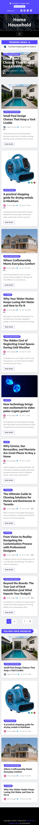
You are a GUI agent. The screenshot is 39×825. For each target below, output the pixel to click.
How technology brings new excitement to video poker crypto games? (19, 420)
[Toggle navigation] (19, 34)
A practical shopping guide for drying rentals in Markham (18, 75)
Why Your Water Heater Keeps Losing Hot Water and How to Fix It (18, 314)
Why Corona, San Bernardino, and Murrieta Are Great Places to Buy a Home (19, 463)
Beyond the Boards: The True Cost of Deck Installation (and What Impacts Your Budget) (18, 600)
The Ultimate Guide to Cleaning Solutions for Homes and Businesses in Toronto (19, 511)
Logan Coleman (12, 139)
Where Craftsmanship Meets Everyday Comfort (19, 274)
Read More (9, 156)
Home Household (19, 22)
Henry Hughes (11, 83)
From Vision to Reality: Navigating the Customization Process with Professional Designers (17, 556)
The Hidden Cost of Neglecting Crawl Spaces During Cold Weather (18, 356)
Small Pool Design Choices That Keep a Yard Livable (19, 131)
